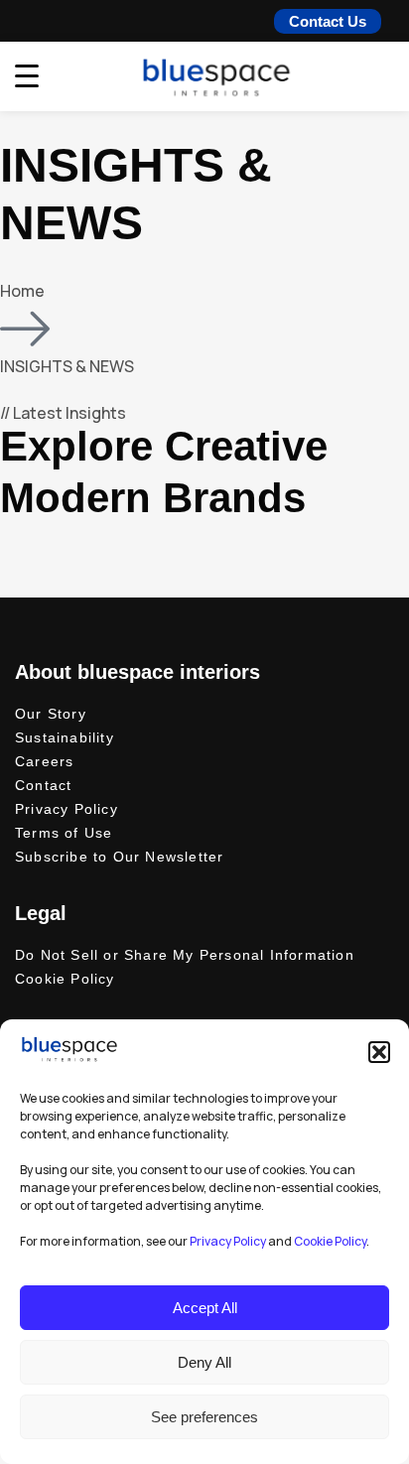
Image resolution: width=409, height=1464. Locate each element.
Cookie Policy (330, 1241)
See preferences (204, 1416)
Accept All (205, 1307)
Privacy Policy (228, 1241)
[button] (379, 1052)
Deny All (204, 1362)
